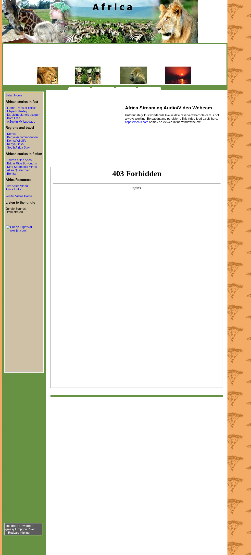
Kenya (11, 134)
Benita (11, 173)
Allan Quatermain (18, 170)
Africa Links (13, 189)
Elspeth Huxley (17, 111)
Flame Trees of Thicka (22, 108)
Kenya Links (15, 144)
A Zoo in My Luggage (21, 121)
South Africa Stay (18, 147)
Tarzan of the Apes (19, 160)
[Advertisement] (114, 56)
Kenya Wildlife (16, 140)
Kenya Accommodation (22, 137)
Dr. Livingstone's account (23, 114)
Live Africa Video (17, 186)
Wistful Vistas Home (19, 196)
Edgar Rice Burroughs (22, 163)
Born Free (13, 118)
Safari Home (14, 95)
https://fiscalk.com (136, 122)
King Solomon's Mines (22, 167)
